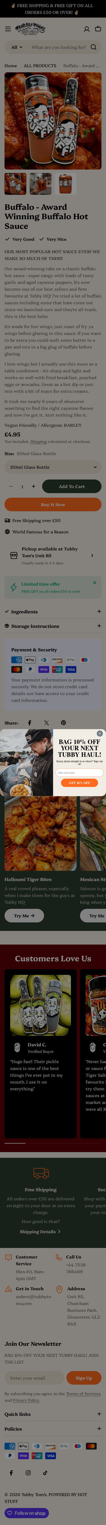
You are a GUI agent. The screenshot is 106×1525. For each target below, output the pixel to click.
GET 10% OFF (79, 782)
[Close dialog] (100, 733)
